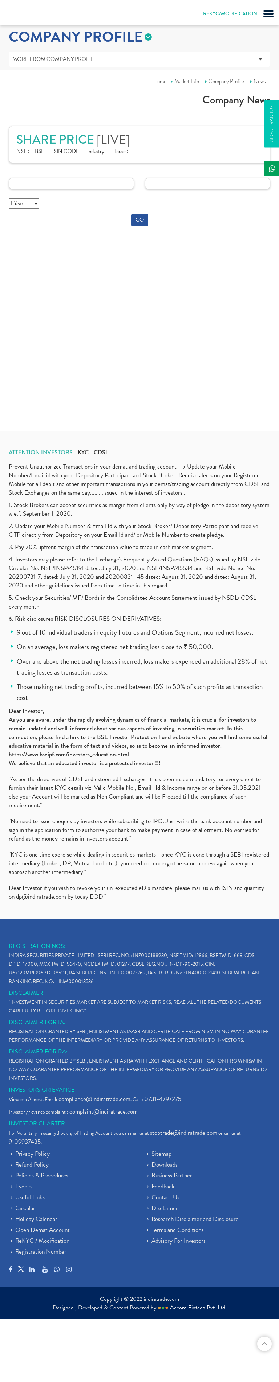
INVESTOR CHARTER (37, 1123)
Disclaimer (164, 1209)
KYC (83, 452)
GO (140, 220)
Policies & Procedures (41, 1176)
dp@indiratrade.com (42, 896)
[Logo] (23, 14)
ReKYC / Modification (42, 1241)
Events (23, 1187)
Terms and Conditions (177, 1230)
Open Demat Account (42, 1230)
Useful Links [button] (30, 1198)
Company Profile (226, 81)
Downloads (164, 1165)
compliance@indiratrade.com (94, 1098)
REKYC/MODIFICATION (230, 13)
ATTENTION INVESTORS (41, 452)
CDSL (101, 452)
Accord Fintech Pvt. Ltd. (198, 1307)
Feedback (163, 1187)
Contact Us (165, 1198)
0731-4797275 (162, 1098)
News (260, 81)
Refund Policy (32, 1165)
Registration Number (40, 1252)
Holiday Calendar (36, 1220)
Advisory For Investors (178, 1241)
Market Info (186, 81)
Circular (25, 1209)
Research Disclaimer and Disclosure (195, 1220)
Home (159, 81)
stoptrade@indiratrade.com (183, 1132)
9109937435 (25, 1141)
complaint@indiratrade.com (103, 1111)
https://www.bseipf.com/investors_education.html (69, 754)
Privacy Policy (32, 1154)
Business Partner (171, 1176)
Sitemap (161, 1154)
